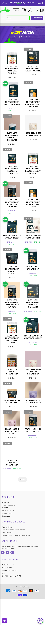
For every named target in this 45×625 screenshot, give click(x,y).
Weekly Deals (37, 18)
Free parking (7, 527)
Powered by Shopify (22, 587)
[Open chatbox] (40, 621)
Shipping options (8, 505)
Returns (5, 508)
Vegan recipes (7, 568)
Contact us (6, 516)
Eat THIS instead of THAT (11, 576)
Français (40, 3)
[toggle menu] (2, 17)
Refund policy (7, 513)
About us (5, 502)
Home (16, 37)
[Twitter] (2, 552)
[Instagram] (12, 552)
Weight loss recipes (9, 570)
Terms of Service (8, 510)
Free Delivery (7, 533)
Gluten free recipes (9, 565)
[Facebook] (7, 552)
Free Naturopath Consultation (13, 530)
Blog (3, 573)
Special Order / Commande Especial (16, 535)
